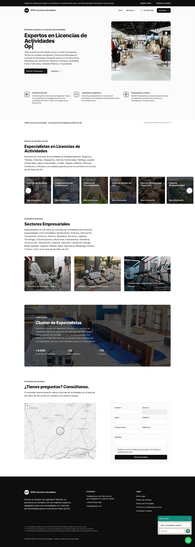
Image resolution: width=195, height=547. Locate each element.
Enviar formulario (141, 457)
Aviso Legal (140, 496)
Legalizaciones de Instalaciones (64, 184)
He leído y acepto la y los (139, 450)
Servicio (146, 408)
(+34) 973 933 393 (93, 502)
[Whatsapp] (188, 540)
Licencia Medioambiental (177, 184)
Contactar (162, 10)
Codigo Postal (121, 427)
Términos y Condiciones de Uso (149, 507)
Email (117, 417)
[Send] (188, 531)
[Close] (189, 518)
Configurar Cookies (144, 511)
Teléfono (146, 417)
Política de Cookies (144, 500)
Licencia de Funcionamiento (91, 184)
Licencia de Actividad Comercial (150, 184)
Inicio (120, 10)
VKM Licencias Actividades (43, 10)
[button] (189, 190)
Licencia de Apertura (37, 183)
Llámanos (55, 71)
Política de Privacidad (141, 449)
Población (146, 427)
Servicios (129, 10)
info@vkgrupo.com (94, 506)
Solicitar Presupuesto (34, 71)
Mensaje (118, 437)
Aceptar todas (145, 3)
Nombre (118, 408)
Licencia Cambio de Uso (121, 184)
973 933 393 (149, 10)
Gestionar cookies (164, 3)
